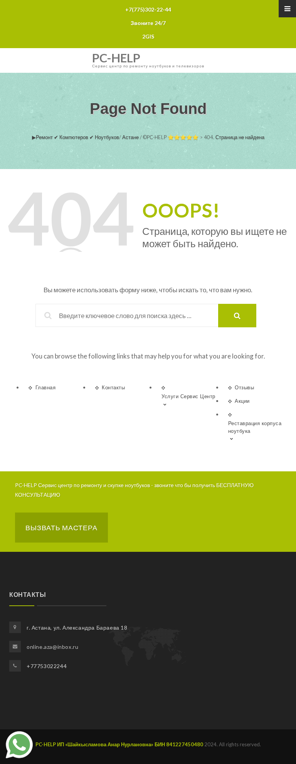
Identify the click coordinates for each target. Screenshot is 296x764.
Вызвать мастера (61, 527)
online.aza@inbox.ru (52, 646)
